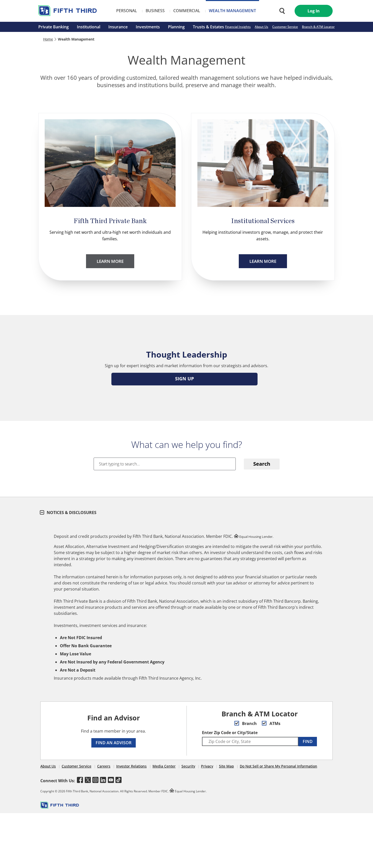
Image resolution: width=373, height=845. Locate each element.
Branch (249, 723)
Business (155, 10)
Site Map (226, 766)
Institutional (88, 27)
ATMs (274, 723)
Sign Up (184, 379)
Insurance (118, 27)
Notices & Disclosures (71, 512)
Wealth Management (232, 10)
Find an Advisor (113, 742)
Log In (314, 11)
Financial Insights (238, 27)
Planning (176, 27)
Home (48, 39)
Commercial (186, 10)
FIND (308, 741)
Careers (103, 766)
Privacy (207, 766)
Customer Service (285, 27)
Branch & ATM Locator (318, 27)
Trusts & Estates (208, 27)
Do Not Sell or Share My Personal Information (278, 766)
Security (188, 766)
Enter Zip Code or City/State (230, 732)
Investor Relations (131, 766)
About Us (261, 27)
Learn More (110, 261)
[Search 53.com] (280, 10)
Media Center (164, 766)
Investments (148, 27)
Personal (126, 10)
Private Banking (53, 27)
